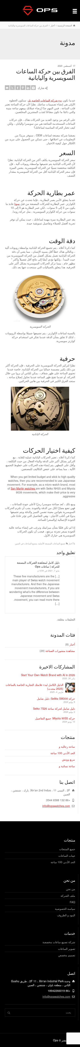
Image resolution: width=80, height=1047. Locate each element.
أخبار (71, 543)
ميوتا (17, 204)
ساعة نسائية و (67, 766)
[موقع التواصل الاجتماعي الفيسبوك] (17, 87)
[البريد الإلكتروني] (7, 87)
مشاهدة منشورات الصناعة (60, 651)
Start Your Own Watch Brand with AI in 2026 (48, 675)
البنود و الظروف (66, 915)
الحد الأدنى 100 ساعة (62, 753)
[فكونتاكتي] (33, 87)
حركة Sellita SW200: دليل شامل (56, 698)
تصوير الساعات (66, 949)
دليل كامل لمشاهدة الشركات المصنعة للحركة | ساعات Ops (38, 564)
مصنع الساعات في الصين (26, 543)
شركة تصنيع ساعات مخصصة (59, 942)
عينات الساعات (66, 856)
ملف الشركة (68, 896)
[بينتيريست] (23, 87)
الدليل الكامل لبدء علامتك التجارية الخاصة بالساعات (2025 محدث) (34, 687)
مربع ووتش (68, 759)
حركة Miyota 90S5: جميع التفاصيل (55, 718)
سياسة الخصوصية (65, 909)
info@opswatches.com (56, 806)
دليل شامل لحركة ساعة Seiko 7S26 (54, 708)
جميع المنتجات (67, 849)
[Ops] (40, 10)
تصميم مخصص (66, 955)
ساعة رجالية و (67, 746)
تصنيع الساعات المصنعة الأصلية (51, 543)
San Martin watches (23, 488)
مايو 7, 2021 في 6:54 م (48, 570)
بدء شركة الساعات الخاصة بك (45, 100)
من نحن (70, 889)
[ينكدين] (28, 87)
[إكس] (12, 87)
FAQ (72, 902)
